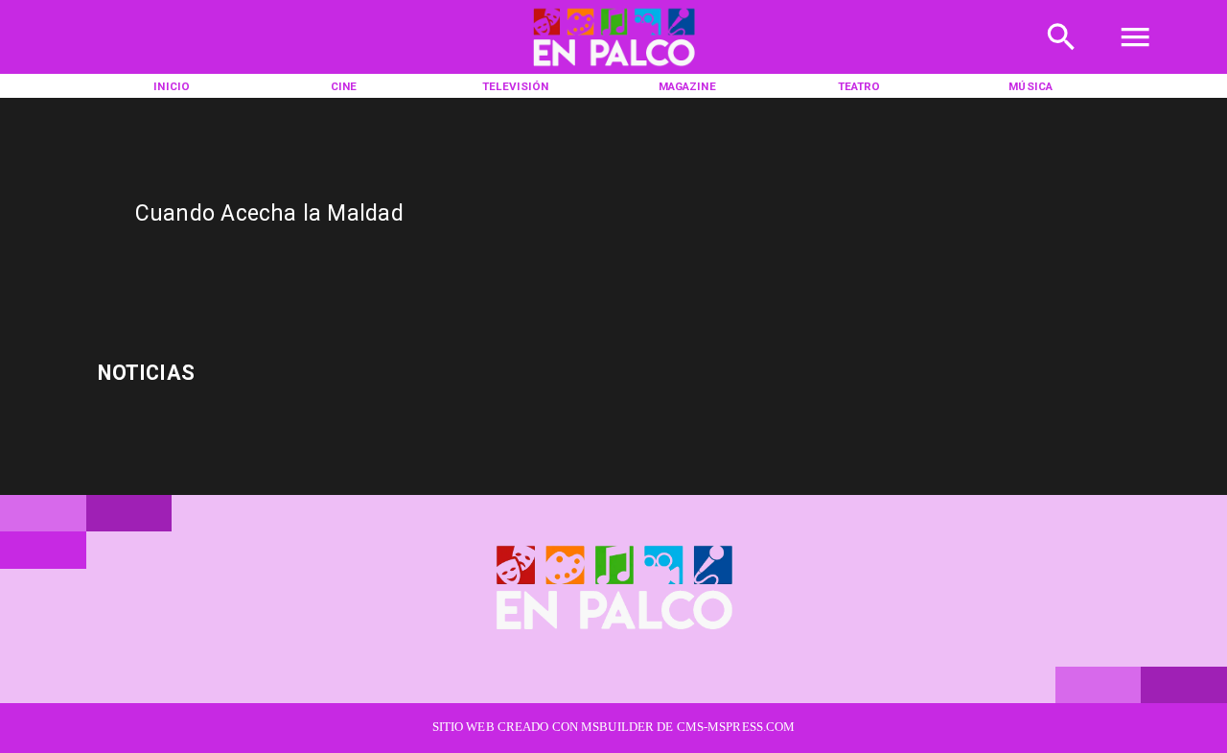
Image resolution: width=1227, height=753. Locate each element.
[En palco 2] (613, 70)
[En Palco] (1061, 57)
